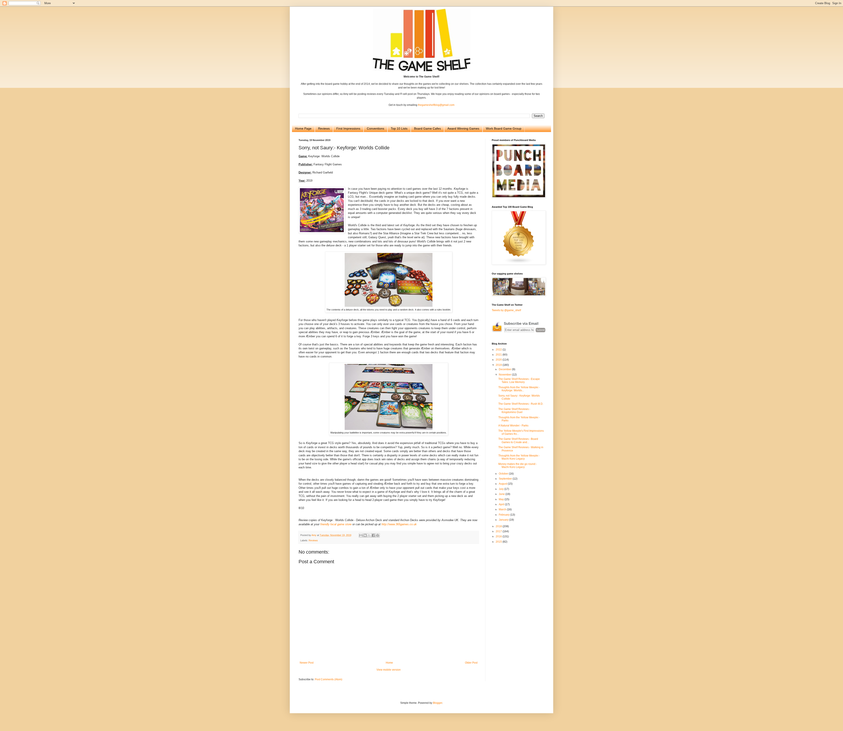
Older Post (471, 662)
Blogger (437, 702)
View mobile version (388, 669)
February (504, 514)
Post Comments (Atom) (328, 679)
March (503, 509)
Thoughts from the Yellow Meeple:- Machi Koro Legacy (519, 457)
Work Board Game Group (503, 128)
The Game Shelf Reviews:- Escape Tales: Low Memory (519, 380)
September (506, 478)
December (505, 369)
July (501, 489)
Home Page (303, 128)
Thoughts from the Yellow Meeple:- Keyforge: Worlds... (519, 389)
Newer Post (306, 662)
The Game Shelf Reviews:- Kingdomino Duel (514, 411)
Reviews (324, 128)
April (502, 504)
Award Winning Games (463, 128)
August (503, 483)
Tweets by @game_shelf (506, 310)
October (504, 473)
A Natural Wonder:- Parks (513, 425)
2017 (499, 531)
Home (389, 662)
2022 (499, 349)
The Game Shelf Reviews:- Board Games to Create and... (518, 440)
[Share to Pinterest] (377, 535)
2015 (499, 541)
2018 (499, 526)
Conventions (375, 128)
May (501, 499)
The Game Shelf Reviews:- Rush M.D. (520, 403)
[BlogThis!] (365, 535)
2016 (499, 536)
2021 (499, 354)
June (502, 494)
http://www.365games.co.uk (399, 524)
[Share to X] (369, 535)
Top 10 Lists (399, 128)
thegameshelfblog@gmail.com (436, 104)
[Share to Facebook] (373, 535)
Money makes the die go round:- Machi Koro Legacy (517, 465)
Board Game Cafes (427, 128)
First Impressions (348, 128)
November (505, 374)
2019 (499, 364)
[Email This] (361, 535)
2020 (499, 359)
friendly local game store (335, 524)
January (504, 519)
